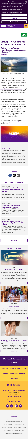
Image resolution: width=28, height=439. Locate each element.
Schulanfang (14, 306)
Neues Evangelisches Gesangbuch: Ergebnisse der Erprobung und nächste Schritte (13, 222)
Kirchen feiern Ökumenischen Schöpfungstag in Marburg (11, 206)
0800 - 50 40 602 (15, 397)
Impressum (4, 412)
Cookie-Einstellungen (21, 412)
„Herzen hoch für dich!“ (14, 269)
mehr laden (14, 240)
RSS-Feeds (22, 373)
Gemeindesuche (14, 378)
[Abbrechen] (26, 2)
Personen (5, 373)
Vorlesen (4, 54)
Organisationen (14, 373)
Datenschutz (4, 11)
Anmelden (14, 362)
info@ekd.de (15, 401)
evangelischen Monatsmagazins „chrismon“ (11, 89)
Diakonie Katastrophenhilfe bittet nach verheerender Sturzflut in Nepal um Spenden (13, 189)
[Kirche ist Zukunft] (14, 134)
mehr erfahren (14, 283)
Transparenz (14, 416)
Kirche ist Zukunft (7, 149)
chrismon (15, 122)
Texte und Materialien (20, 368)
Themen (12, 368)
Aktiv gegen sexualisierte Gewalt (14, 341)
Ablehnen (14, 18)
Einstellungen (14, 21)
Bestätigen (14, 14)
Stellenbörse (5, 368)
